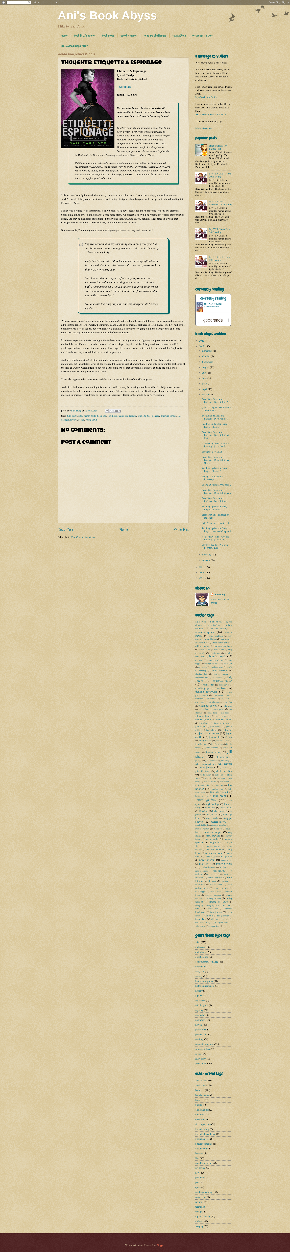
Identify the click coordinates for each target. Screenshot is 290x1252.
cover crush (201, 1119)
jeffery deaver (205, 740)
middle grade (201, 1005)
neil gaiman (226, 856)
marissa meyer (213, 832)
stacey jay (199, 905)
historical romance (204, 985)
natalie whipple (211, 856)
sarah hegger (200, 891)
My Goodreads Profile (206, 97)
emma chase (212, 712)
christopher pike (201, 677)
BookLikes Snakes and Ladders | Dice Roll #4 (214, 499)
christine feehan (221, 674)
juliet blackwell (202, 771)
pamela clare (224, 863)
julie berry (225, 760)
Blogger (160, 1245)
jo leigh (198, 760)
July (204, 372)
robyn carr (212, 881)
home (64, 35)
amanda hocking (219, 628)
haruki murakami (222, 716)
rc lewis (224, 867)
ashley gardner (202, 645)
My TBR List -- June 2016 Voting (219, 258)
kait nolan (219, 774)
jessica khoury (213, 752)
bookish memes (129, 35)
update (198, 1221)
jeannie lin (214, 737)
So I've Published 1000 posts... (217, 484)
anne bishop (210, 639)
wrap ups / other (202, 35)
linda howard (218, 811)
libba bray (203, 811)
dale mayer (224, 684)
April (205, 389)
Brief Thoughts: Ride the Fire (216, 523)
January (206, 559)
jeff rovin (228, 737)
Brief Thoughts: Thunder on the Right (215, 516)
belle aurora (219, 649)
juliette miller (205, 774)
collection (200, 1114)
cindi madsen (217, 677)
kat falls (208, 778)
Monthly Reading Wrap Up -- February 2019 (216, 546)
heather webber (224, 719)
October (206, 356)
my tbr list (200, 1167)
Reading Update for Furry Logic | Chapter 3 (214, 469)
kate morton (224, 781)
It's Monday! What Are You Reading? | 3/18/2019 (215, 445)
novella (198, 1024)
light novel (200, 1000)
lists (197, 1158)
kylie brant (219, 796)
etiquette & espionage (148, 415)
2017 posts (200, 1085)
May (204, 383)
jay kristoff (226, 729)
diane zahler (218, 695)
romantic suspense (204, 1044)
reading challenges (155, 35)
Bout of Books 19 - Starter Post (218, 147)
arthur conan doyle (220, 642)
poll (197, 1182)
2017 (202, 572)
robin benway (215, 877)
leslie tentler (226, 807)
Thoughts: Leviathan (212, 451)
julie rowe (225, 767)
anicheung (219, 594)
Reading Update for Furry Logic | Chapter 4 (214, 425)
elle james (228, 706)
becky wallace (204, 649)
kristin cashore (201, 796)
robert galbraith (213, 874)
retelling (199, 1039)
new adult (200, 1015)
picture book (201, 1034)
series (81, 419)
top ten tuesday (202, 1216)
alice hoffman (214, 625)
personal (199, 1177)
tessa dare (200, 918)
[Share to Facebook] (116, 411)
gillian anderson (203, 716)
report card (200, 1197)
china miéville (220, 670)
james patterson (221, 723)
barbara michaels (223, 645)
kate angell (220, 778)
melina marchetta (214, 846)
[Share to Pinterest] (119, 411)
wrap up (199, 1226)
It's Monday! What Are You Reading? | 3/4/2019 (215, 538)
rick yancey (219, 870)
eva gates (225, 712)
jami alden (200, 726)
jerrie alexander (212, 747)
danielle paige (202, 688)
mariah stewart (202, 828)
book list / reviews (85, 35)
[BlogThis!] (110, 411)
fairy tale (199, 971)
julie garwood (225, 763)
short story (200, 1058)
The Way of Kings (213, 303)
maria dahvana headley (220, 825)
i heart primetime (203, 1143)
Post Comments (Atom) (83, 537)
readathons (179, 35)
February (207, 554)
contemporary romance (206, 961)
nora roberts (206, 860)
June (204, 378)
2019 (202, 346)
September (207, 361)
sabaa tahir (200, 884)
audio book (200, 951)
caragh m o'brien (215, 660)
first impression (203, 1124)
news (198, 1172)
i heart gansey (202, 1129)
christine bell (201, 674)
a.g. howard (200, 621)
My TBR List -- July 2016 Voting (219, 230)
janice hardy (212, 729)
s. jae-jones (224, 881)
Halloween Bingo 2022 (74, 46)
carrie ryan (228, 663)
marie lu (218, 828)
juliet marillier (223, 771)
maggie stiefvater (219, 821)
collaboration (201, 956)
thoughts (199, 1211)
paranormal (201, 1029)
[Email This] (107, 411)
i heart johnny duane (205, 1134)
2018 (202, 567)
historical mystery (204, 981)
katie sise (219, 785)
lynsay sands (212, 818)
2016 (202, 577)
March (205, 394)
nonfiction (200, 1019)
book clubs (108, 35)
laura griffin (205, 799)
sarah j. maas (215, 891)
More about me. (203, 128)
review (73, 419)
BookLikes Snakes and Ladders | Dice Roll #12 (215, 400)
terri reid (208, 915)
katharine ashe (202, 785)
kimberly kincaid (219, 792)
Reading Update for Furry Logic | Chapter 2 (214, 508)
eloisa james (218, 709)
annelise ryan (201, 642)
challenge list (202, 1109)
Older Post (181, 529)
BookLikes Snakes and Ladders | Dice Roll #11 (215, 417)
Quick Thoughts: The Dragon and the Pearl (216, 409)
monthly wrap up (203, 1163)
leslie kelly (210, 807)
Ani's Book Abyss (107, 15)
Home (123, 529)
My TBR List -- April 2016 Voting (220, 175)
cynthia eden (207, 684)
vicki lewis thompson (220, 919)
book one (101, 415)
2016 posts (200, 1080)
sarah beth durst (221, 887)
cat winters (202, 667)
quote (198, 1187)
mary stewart (213, 835)
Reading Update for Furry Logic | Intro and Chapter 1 (216, 529)
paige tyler (205, 863)
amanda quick (204, 632)
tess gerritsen (223, 915)
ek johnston (214, 702)
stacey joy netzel (212, 905)
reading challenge (204, 1192)
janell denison (216, 726)
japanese (199, 995)
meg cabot (215, 842)
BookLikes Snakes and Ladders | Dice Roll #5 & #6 (217, 491)
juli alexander (211, 760)
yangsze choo (221, 922)
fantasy (199, 976)
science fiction (202, 1049)
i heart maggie (202, 1138)
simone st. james (218, 901)
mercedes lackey (214, 849)
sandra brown (216, 884)
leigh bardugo (212, 804)
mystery (199, 1010)
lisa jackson (212, 814)
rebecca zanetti (201, 871)
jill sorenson (222, 756)
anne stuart (225, 639)
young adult (91, 419)
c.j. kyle (198, 660)
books (198, 1099)
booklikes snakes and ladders (121, 415)
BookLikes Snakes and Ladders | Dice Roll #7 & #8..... (215, 459)
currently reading (213, 298)
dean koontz (221, 688)
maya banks (212, 839)
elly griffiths (204, 709)
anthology (200, 947)
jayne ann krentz (209, 733)
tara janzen (216, 912)
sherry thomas (214, 898)
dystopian (200, 966)
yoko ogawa (200, 926)
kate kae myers (210, 781)
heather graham (203, 719)
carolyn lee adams (212, 663)
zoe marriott (213, 925)
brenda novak (217, 656)
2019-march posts (87, 415)
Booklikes (222, 114)
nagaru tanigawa (213, 852)
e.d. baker (225, 698)
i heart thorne (202, 1148)
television (200, 1206)
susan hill (213, 908)
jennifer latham (217, 744)
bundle (198, 1104)
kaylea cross (217, 788)
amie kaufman (216, 635)
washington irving (202, 922)
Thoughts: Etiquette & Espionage (212, 478)
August (206, 367)
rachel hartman (208, 867)
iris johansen (204, 723)
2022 (202, 340)
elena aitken (227, 702)
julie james (206, 767)
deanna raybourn (206, 691)
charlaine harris (217, 667)
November (207, 350)
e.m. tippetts (200, 702)
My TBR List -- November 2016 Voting (220, 203)
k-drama (199, 1153)
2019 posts (72, 415)
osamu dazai (226, 859)
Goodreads (125, 86)
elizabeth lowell (207, 705)
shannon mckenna (213, 895)
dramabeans (211, 698)
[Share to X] (113, 411)
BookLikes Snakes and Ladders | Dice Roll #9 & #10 (215, 435)
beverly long (215, 653)
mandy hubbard (201, 825)
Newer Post (65, 529)
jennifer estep (201, 744)
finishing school (168, 415)
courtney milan (222, 681)
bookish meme (202, 1095)
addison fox (216, 621)
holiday (199, 990)
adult (197, 942)
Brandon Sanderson (212, 306)
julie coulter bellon (204, 763)
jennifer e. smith (222, 740)
